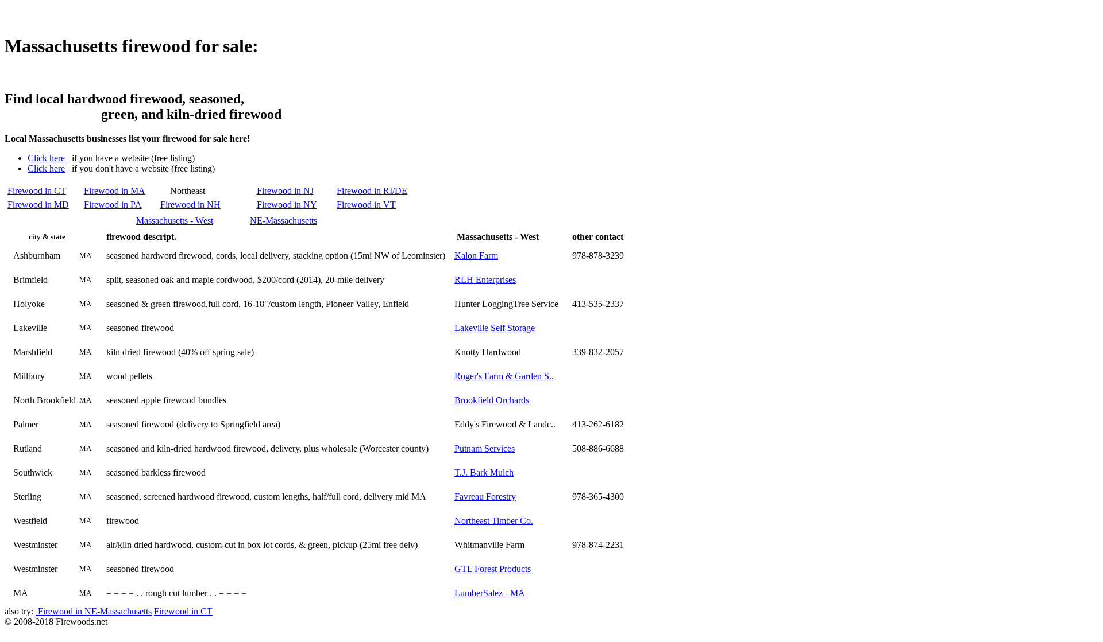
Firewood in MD (38, 204)
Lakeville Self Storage (494, 328)
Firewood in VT (366, 204)
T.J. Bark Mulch (484, 472)
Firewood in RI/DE (372, 191)
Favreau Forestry (485, 496)
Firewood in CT (36, 191)
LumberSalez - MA (489, 593)
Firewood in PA (113, 204)
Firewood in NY (287, 204)
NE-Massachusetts (283, 220)
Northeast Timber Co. (493, 521)
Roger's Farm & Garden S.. (504, 376)
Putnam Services (484, 448)
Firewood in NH (190, 204)
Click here (46, 158)
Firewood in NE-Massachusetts (94, 611)
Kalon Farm (476, 255)
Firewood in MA (114, 191)
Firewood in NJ (285, 191)
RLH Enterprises (485, 280)
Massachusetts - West (174, 220)
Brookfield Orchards (491, 400)
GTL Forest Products (492, 569)
